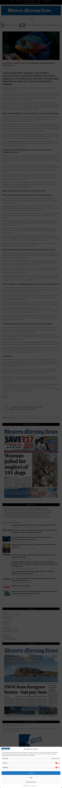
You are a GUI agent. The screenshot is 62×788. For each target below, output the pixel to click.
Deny (31, 777)
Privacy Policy (34, 785)
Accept (31, 773)
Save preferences (31, 782)
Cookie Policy (26, 785)
